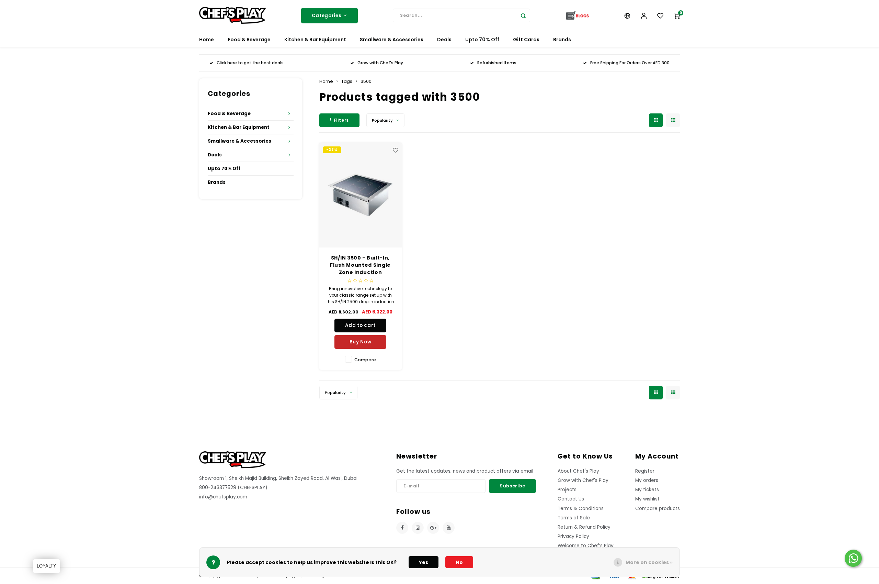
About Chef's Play (578, 471)
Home (206, 39)
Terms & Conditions (581, 508)
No (459, 562)
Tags (346, 81)
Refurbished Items (496, 63)
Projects (567, 489)
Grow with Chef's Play (380, 63)
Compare (365, 360)
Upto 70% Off (482, 39)
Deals (444, 39)
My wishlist (647, 499)
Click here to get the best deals (250, 63)
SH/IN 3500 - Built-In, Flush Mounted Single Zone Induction (360, 265)
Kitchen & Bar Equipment (315, 39)
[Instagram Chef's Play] (418, 528)
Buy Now (361, 342)
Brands (562, 39)
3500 (366, 81)
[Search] (523, 15)
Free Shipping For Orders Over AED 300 (630, 63)
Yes (423, 562)
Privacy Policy (573, 536)
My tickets (647, 489)
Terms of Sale (574, 518)
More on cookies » (649, 562)
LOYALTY (46, 566)
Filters (341, 120)
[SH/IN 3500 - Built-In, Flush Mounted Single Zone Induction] (360, 195)
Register (644, 471)
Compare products (657, 508)
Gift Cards (526, 39)
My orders (646, 480)
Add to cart (360, 325)
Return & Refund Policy (584, 527)
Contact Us (571, 499)
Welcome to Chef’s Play (586, 545)
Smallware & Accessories (391, 39)
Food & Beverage (249, 39)
